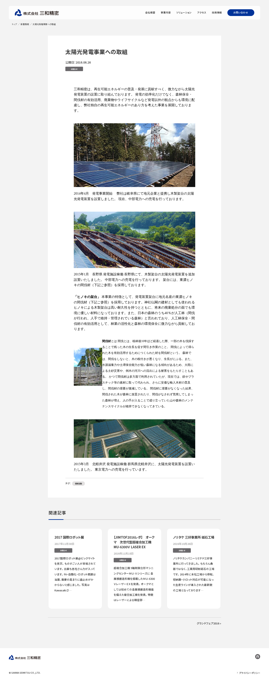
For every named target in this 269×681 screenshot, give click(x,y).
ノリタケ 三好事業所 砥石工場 (193, 537)
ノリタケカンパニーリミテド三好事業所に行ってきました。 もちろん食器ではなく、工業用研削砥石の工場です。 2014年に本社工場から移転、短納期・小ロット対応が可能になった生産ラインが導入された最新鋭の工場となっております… (193, 574)
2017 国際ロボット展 (69, 537)
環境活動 (78, 483)
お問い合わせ (240, 12)
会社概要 (150, 12)
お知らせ (74, 69)
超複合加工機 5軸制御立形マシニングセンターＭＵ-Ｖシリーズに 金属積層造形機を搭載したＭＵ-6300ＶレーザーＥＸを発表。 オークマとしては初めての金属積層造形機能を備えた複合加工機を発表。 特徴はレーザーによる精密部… (134, 584)
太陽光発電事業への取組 (96, 52)
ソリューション (184, 12)
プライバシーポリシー (249, 672)
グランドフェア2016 (208, 623)
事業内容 (166, 12)
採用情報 (217, 12)
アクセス (202, 12)
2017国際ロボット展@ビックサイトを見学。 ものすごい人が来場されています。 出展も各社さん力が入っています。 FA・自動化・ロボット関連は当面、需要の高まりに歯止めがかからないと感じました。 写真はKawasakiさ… (75, 574)
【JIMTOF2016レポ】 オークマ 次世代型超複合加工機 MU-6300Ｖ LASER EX (134, 542)
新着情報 (25, 24)
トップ (14, 24)
